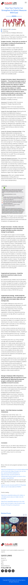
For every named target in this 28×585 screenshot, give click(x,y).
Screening (5, 31)
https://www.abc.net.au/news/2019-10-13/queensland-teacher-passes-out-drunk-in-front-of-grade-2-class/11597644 (13, 476)
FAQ (2, 562)
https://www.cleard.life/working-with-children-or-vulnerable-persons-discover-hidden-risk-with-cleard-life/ (13, 497)
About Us (3, 558)
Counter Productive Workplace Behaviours (11, 32)
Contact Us (4, 560)
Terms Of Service (5, 565)
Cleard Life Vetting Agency (18, 580)
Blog (2, 564)
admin (14, 29)
